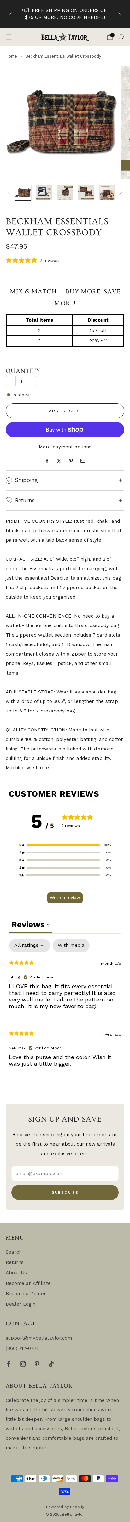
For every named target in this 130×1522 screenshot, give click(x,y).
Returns (15, 1262)
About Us (16, 1273)
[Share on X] (59, 461)
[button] (65, 845)
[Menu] (9, 37)
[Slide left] (11, 193)
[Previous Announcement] (10, 14)
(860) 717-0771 (22, 1348)
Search (14, 1252)
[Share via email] (82, 461)
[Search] (121, 37)
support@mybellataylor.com (39, 1338)
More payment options (65, 447)
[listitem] (65, 14)
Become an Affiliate (28, 1283)
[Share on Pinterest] (71, 461)
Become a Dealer (26, 1294)
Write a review (65, 897)
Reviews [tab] (30, 924)
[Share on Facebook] (47, 461)
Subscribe (65, 1192)
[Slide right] (119, 193)
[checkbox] (71, 945)
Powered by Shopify (65, 1507)
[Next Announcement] (119, 14)
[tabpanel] (65, 1008)
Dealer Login (20, 1304)
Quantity (23, 370)
